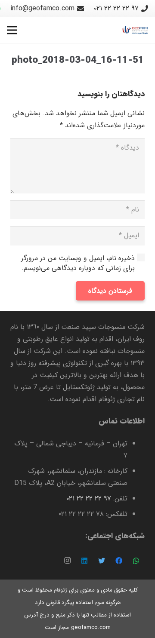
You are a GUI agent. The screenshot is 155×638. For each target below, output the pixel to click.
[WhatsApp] (136, 560)
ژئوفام (60, 590)
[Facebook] (118, 560)
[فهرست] (12, 30)
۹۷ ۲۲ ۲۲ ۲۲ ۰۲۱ (88, 498)
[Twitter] (101, 560)
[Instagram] (67, 560)
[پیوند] (135, 30)
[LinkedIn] (84, 560)
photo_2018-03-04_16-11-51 (78, 60)
